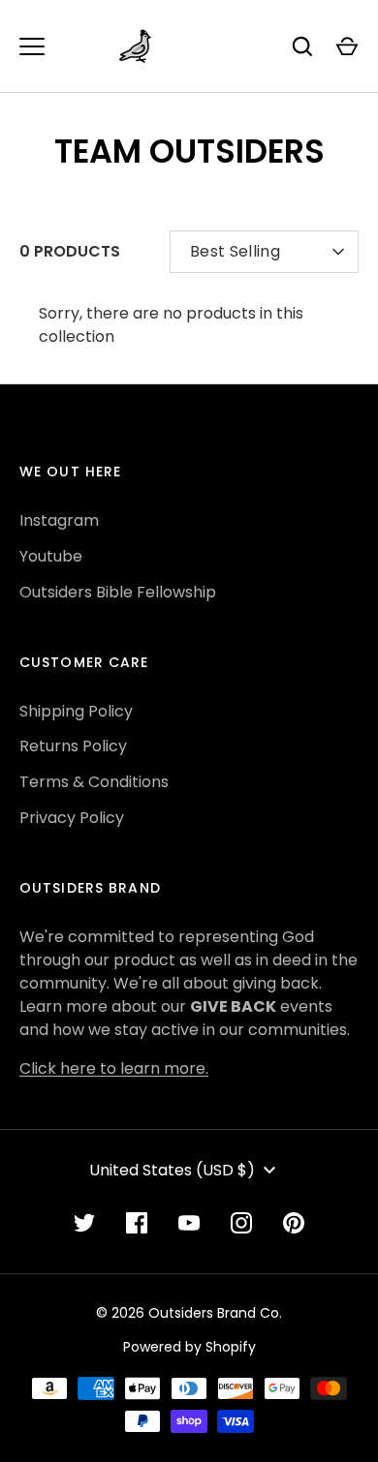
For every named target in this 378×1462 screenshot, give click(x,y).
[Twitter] (84, 1223)
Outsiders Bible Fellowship (117, 592)
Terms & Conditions (94, 782)
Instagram (59, 520)
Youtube (50, 556)
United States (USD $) (172, 1170)
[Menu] (32, 46)
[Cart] (347, 46)
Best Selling (235, 251)
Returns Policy (73, 746)
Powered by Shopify (189, 1346)
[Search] (302, 46)
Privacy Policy (71, 818)
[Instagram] (241, 1223)
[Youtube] (189, 1223)
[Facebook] (136, 1223)
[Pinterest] (293, 1223)
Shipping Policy (76, 711)
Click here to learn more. (113, 1068)
